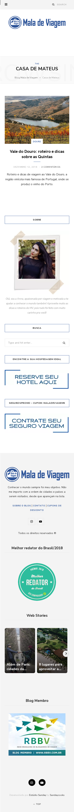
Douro (37, 141)
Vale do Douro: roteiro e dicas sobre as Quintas (37, 153)
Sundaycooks (57, 795)
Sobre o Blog (22, 505)
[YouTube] (42, 782)
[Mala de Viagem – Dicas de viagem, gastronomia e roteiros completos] (37, 22)
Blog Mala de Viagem (26, 77)
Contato (39, 505)
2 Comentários (51, 166)
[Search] (53, 4)
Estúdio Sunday (37, 795)
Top (38, 804)
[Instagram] (31, 782)
